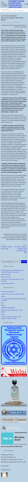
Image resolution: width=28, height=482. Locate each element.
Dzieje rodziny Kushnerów (7, 283)
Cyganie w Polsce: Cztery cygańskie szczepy (12, 294)
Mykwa (3, 314)
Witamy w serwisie (6, 276)
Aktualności (17, 22)
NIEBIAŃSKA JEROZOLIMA (8, 307)
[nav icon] (27, 4)
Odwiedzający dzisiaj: (7, 454)
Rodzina (3, 296)
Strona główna (5, 9)
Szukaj (24, 261)
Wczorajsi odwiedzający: (7, 457)
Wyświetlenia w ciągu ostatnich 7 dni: (11, 459)
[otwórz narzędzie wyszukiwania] (24, 4)
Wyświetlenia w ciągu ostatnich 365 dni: (11, 462)
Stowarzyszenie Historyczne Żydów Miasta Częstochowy (16, 4)
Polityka (3, 305)
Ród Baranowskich (6, 274)
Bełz (2, 303)
